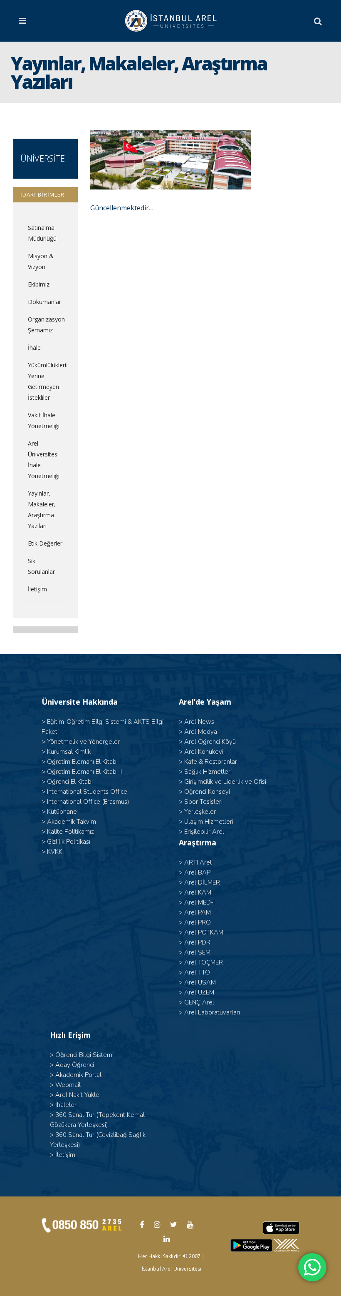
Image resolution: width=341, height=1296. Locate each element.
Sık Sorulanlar (41, 566)
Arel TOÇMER (203, 962)
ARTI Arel (198, 862)
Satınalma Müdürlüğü (42, 233)
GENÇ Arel (199, 1002)
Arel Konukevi (203, 752)
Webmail (68, 1085)
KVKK (54, 851)
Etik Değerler (45, 543)
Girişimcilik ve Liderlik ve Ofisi (225, 782)
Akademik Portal (78, 1075)
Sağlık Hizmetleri (208, 772)
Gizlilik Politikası (68, 841)
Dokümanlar (44, 302)
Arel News (199, 722)
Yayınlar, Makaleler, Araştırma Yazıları (42, 509)
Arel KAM (197, 892)
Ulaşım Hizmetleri (208, 821)
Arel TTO (197, 972)
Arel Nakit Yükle (77, 1095)
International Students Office (87, 792)
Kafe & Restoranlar (210, 762)
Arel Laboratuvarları (212, 1012)
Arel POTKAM (203, 932)
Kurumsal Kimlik (69, 752)
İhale (34, 347)
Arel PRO (197, 922)
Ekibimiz (38, 284)
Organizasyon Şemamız (46, 324)
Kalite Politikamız (70, 831)
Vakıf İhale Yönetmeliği (43, 420)
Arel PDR (197, 942)
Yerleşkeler (200, 812)
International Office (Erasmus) (88, 802)
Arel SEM (197, 952)
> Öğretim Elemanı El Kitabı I (81, 762)
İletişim (37, 589)
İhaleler (66, 1105)
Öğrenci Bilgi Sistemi (84, 1055)
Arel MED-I (199, 902)
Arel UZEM (199, 992)
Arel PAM (197, 912)
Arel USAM (200, 982)
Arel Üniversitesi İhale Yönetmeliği (43, 459)
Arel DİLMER (202, 882)
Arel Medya (200, 732)
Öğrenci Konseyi (207, 792)
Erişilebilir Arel (204, 831)
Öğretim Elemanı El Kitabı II (84, 772)
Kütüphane (62, 812)
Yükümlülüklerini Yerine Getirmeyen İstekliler (47, 381)
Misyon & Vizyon (41, 261)
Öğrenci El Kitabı (70, 782)
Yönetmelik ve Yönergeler (83, 742)
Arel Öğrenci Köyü (210, 742)
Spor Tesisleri (203, 802)
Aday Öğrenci (74, 1065)
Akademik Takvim (71, 821)
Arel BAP (197, 872)
